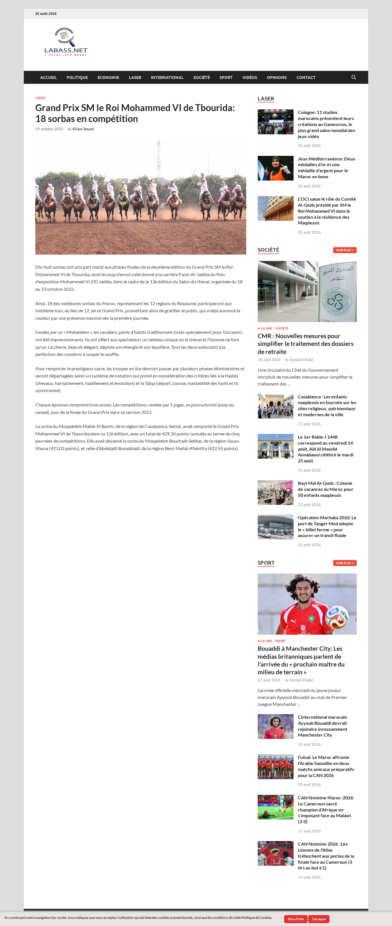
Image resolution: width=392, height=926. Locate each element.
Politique (77, 77)
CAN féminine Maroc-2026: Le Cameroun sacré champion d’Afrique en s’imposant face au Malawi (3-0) (326, 809)
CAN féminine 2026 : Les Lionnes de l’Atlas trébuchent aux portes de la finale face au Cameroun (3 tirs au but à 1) (326, 855)
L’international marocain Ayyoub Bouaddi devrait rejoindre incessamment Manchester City (322, 725)
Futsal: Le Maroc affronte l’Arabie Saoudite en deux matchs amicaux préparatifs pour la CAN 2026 (326, 766)
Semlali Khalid (301, 359)
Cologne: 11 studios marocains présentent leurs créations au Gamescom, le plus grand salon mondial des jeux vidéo (326, 124)
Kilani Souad (83, 129)
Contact (306, 77)
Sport (226, 77)
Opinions (277, 77)
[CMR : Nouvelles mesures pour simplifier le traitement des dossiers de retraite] (307, 264)
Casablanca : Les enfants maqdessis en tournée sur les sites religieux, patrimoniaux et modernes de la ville (327, 405)
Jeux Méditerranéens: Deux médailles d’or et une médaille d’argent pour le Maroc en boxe (326, 167)
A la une (265, 328)
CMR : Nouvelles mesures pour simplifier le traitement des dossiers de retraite (306, 343)
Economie (108, 77)
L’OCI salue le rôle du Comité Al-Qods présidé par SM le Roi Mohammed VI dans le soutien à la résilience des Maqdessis (327, 210)
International (167, 77)
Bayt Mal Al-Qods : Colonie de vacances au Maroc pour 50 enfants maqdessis (326, 489)
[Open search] (354, 77)
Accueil (48, 77)
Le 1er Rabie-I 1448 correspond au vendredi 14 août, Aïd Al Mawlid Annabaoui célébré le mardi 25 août (326, 448)
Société (201, 77)
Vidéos (249, 77)
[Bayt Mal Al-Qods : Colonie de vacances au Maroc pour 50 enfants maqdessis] (276, 483)
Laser (135, 77)
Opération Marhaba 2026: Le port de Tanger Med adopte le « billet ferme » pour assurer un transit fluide (327, 526)
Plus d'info (296, 919)
